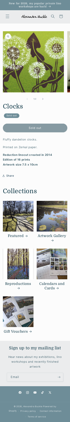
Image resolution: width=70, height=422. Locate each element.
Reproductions (18, 284)
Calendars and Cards (52, 286)
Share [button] (10, 175)
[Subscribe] (59, 377)
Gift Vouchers (16, 332)
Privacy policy (28, 411)
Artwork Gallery (52, 236)
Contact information (51, 411)
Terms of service (37, 416)
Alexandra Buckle (32, 406)
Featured (16, 236)
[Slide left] (27, 99)
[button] (7, 16)
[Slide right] (43, 99)
